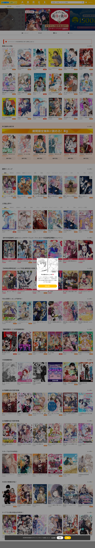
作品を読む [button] (47, 286)
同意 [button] (68, 537)
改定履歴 (53, 537)
